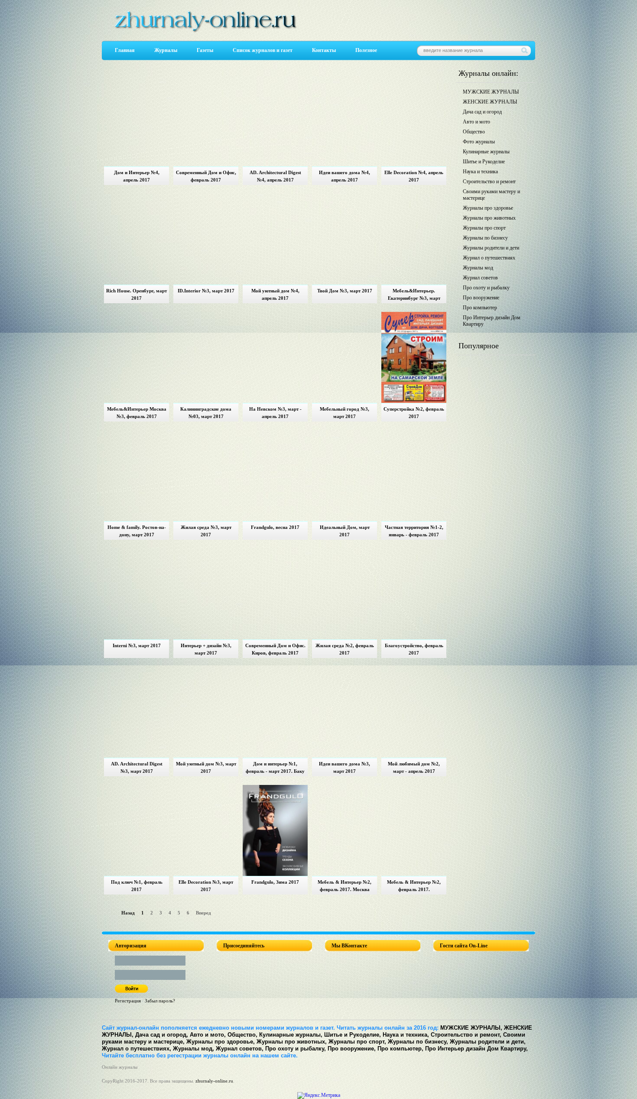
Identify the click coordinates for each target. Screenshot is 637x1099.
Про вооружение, (352, 1048)
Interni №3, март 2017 (137, 645)
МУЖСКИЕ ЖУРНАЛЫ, (471, 1027)
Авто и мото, (208, 1034)
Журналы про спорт (484, 228)
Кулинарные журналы (486, 152)
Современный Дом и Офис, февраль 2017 (206, 176)
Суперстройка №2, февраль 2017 (414, 412)
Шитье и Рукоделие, (352, 1034)
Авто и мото (476, 122)
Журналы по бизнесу (485, 238)
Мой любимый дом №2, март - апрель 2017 (414, 767)
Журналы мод (478, 268)
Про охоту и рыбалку (486, 288)
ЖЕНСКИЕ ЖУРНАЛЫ (490, 102)
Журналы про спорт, (357, 1041)
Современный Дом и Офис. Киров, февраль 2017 (275, 649)
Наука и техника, (406, 1034)
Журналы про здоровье (488, 208)
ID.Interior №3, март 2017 (206, 290)
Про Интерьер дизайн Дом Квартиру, (476, 1048)
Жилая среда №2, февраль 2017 (344, 649)
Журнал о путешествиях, (136, 1048)
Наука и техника (480, 172)
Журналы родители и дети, (488, 1041)
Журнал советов (480, 278)
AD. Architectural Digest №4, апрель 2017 (275, 176)
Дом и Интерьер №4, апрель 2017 (136, 176)
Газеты (205, 50)
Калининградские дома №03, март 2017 (205, 412)
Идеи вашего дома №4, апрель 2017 (344, 176)
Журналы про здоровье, (220, 1041)
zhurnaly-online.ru (214, 1080)
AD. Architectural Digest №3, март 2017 (136, 767)
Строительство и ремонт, (466, 1034)
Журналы (165, 50)
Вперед (203, 912)
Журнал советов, (239, 1048)
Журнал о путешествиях (489, 258)
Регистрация (128, 1000)
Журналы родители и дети (491, 248)
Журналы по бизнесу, (418, 1041)
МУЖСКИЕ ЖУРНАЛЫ (491, 92)
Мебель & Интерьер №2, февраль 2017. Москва (344, 885)
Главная (125, 50)
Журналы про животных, (292, 1041)
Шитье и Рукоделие (484, 162)
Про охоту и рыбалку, (295, 1048)
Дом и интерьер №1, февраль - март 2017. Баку (275, 767)
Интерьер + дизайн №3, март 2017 (206, 649)
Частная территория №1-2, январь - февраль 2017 (414, 531)
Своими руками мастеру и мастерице (491, 194)
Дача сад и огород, (161, 1034)
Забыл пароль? (160, 1000)
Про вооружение (481, 298)
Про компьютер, (400, 1048)
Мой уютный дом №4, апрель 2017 (275, 294)
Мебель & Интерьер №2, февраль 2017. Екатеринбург (414, 887)
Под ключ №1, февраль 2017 (136, 885)
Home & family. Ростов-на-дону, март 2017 (136, 531)
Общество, (242, 1034)
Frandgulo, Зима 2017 (275, 882)
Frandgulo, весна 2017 (275, 527)
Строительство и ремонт (489, 181)
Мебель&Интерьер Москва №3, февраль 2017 (136, 412)
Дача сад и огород (482, 112)
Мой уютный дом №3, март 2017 (206, 767)
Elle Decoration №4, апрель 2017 (413, 176)
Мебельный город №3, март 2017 (344, 412)
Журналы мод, (193, 1048)
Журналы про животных (489, 218)
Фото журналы (479, 142)
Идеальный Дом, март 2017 (345, 531)
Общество (474, 132)
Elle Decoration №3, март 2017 (206, 885)
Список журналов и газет (262, 50)
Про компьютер (480, 308)
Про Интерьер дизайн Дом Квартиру (491, 320)
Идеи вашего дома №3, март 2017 (344, 767)
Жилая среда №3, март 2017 (206, 531)
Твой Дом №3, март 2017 (344, 290)
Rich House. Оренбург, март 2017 (136, 294)
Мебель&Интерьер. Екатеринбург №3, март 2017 (414, 295)
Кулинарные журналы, (290, 1034)
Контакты (324, 50)
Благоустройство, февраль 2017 (414, 649)
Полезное (366, 50)
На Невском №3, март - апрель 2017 (275, 412)
